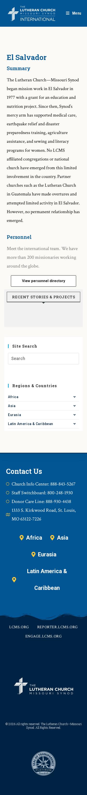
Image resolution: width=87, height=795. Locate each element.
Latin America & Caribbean (30, 424)
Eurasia (14, 415)
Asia (11, 406)
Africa (13, 397)
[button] (43, 281)
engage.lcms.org (43, 636)
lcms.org (19, 627)
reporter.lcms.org (57, 627)
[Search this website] (43, 358)
